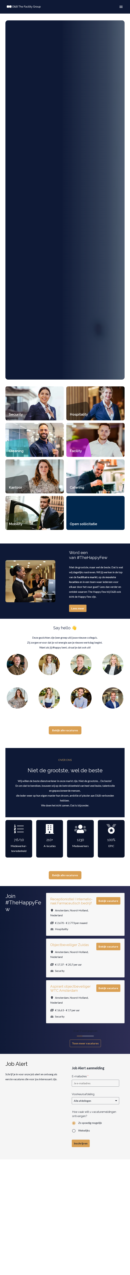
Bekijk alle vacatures (65, 730)
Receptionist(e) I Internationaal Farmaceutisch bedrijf (71, 901)
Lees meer (77, 608)
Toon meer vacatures (85, 1043)
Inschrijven (81, 1143)
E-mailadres (80, 1076)
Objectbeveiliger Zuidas (69, 945)
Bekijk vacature (108, 900)
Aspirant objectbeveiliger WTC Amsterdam (70, 988)
